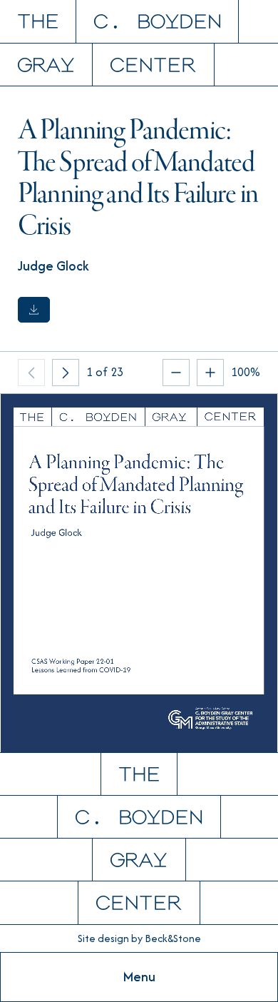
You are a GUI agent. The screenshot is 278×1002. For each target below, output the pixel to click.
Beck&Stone (173, 938)
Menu (139, 976)
